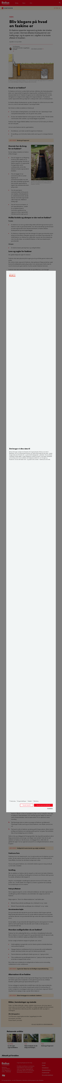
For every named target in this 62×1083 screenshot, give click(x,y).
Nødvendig (12, 801)
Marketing (35, 801)
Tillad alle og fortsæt (43, 805)
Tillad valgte (27, 805)
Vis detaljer (50, 808)
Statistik (30, 801)
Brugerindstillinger (21, 801)
